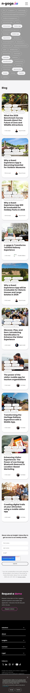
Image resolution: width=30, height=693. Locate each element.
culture (5, 77)
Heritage (6, 34)
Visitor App (17, 26)
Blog (4, 88)
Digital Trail (6, 46)
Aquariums (6, 38)
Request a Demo (9, 609)
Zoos (17, 22)
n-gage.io (11, 10)
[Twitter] (3, 665)
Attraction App (7, 22)
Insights (4, 640)
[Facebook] (14, 665)
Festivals (6, 57)
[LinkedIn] (7, 665)
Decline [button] (18, 689)
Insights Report (8, 65)
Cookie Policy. (5, 686)
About (4, 634)
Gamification (7, 61)
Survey (13, 73)
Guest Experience (8, 42)
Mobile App (15, 34)
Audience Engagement (10, 18)
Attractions (6, 26)
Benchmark (6, 53)
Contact (4, 647)
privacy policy (22, 577)
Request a (12, 593)
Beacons (20, 42)
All (4, 10)
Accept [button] (11, 689)
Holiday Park (19, 61)
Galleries (15, 57)
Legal (4, 653)
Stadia (5, 73)
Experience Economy (20, 46)
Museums (17, 38)
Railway (18, 65)
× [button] (27, 677)
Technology (21, 10)
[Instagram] (10, 665)
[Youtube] (17, 665)
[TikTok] (21, 665)
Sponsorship (17, 69)
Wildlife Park (14, 49)
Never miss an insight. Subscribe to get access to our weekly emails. (15, 536)
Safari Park (6, 69)
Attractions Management (11, 30)
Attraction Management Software (14, 14)
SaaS (4, 49)
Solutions (5, 628)
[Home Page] (10, 3)
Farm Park (17, 53)
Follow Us (4, 661)
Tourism (21, 73)
